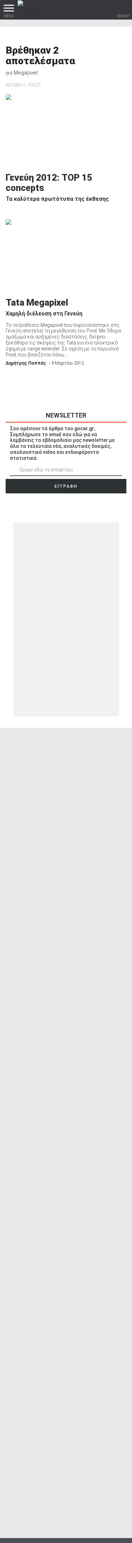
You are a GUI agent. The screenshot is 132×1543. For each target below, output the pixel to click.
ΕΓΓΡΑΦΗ (66, 486)
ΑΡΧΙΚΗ (14, 85)
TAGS (34, 85)
